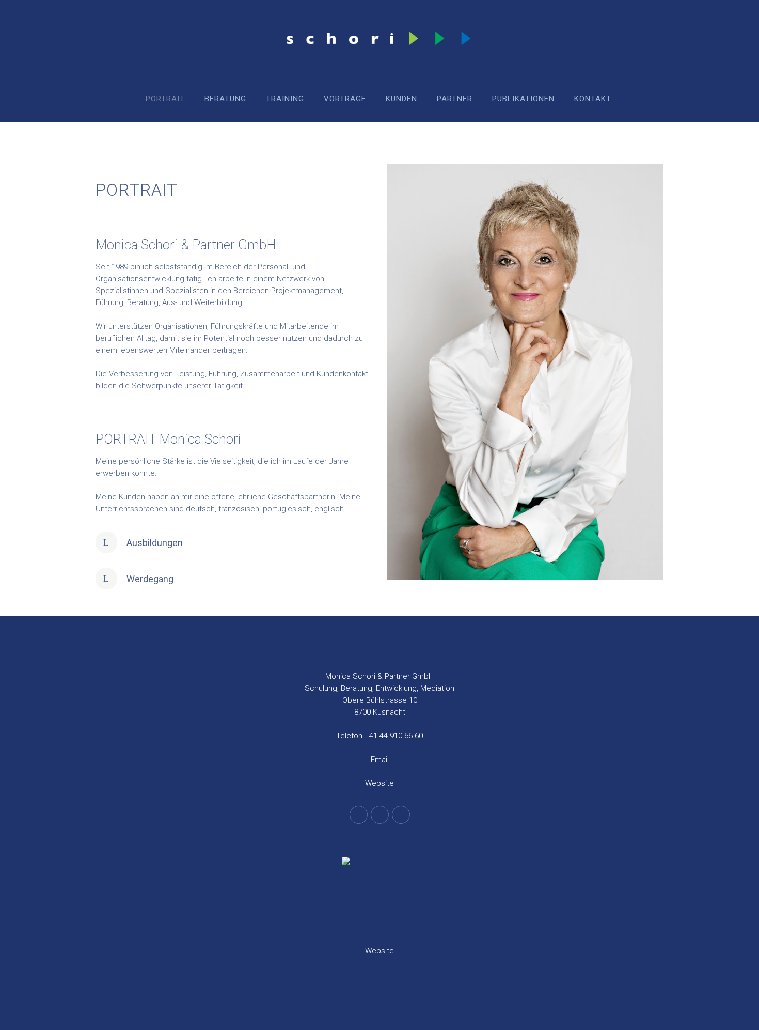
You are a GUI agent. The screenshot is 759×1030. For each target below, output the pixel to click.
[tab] (234, 542)
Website (379, 783)
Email (380, 759)
